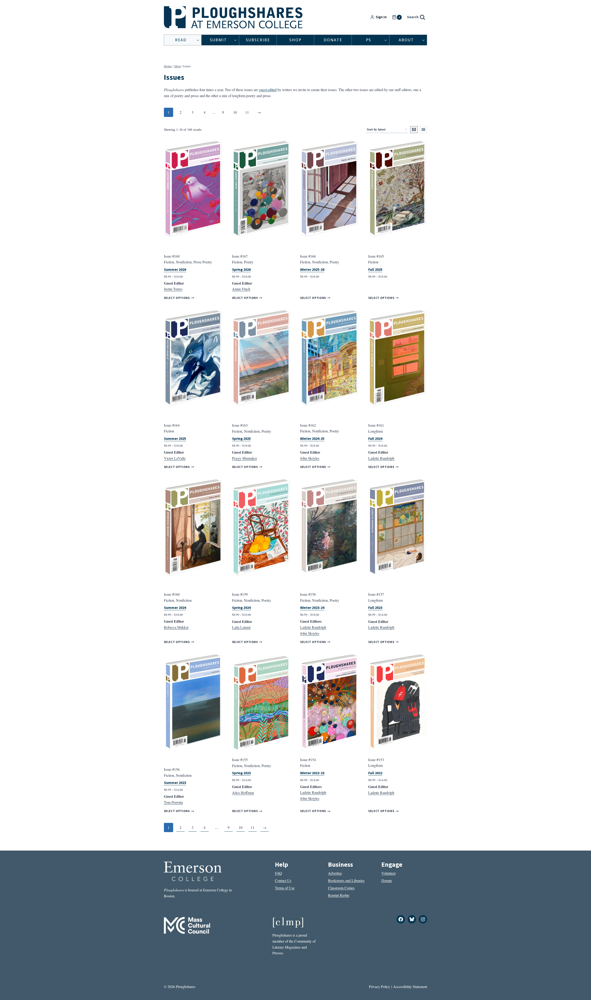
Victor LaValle (175, 458)
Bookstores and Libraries (346, 880)
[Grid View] (414, 129)
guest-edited (268, 89)
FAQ (278, 873)
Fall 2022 (375, 773)
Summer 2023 (175, 782)
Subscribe (258, 39)
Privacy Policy (379, 986)
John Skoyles (309, 458)
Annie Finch (241, 288)
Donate (333, 39)
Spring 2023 (241, 773)
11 (247, 112)
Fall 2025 (375, 269)
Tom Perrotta (173, 802)
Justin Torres (173, 288)
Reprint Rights (338, 895)
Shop (295, 39)
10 (235, 112)
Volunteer (388, 873)
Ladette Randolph (381, 458)
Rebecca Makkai (176, 627)
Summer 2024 (175, 607)
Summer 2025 (175, 438)
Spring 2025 (241, 438)
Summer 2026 (175, 269)
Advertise (335, 873)
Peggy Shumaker (244, 458)
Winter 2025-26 (312, 269)
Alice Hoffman (243, 792)
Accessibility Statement (410, 986)
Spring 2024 (241, 607)
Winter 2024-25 (312, 438)
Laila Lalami (241, 627)
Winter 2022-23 (312, 773)
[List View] (423, 129)
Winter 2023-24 (312, 607)
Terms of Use (285, 887)
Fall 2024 (375, 438)
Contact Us (283, 880)
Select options (177, 298)
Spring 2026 (241, 269)
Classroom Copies (341, 887)
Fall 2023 (375, 607)
